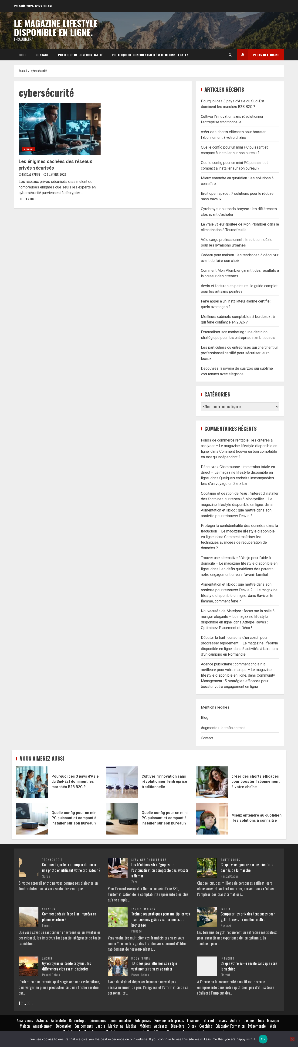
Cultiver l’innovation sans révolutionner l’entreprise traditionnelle (122, 782)
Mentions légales (215, 707)
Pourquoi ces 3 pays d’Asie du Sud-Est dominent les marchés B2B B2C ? (32, 782)
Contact (42, 54)
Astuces (42, 1020)
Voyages (49, 909)
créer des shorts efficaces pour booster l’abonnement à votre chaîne (212, 782)
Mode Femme (140, 958)
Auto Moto (58, 1020)
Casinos (249, 1020)
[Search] (230, 54)
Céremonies (97, 1020)
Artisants (161, 1026)
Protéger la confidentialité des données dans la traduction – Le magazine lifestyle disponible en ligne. (239, 531)
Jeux (261, 1020)
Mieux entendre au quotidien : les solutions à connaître (212, 819)
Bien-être (177, 1026)
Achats (235, 1020)
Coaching (205, 1026)
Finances (193, 1020)
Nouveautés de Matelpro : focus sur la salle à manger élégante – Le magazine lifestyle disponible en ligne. (237, 616)
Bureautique (77, 1020)
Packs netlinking (266, 54)
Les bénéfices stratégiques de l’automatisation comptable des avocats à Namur (160, 870)
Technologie (52, 860)
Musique (273, 1020)
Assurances (25, 1020)
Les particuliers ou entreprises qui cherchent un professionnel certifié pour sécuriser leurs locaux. (239, 353)
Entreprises (143, 1020)
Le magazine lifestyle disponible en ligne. (56, 27)
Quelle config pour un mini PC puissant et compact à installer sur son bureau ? (32, 819)
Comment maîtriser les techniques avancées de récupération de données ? (234, 542)
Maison (150, 909)
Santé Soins (230, 860)
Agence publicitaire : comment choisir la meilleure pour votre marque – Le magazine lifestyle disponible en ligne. (236, 670)
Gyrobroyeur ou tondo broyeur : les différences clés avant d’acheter (66, 966)
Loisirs (222, 1020)
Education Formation (230, 1026)
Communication (120, 1020)
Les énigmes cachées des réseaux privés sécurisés (60, 129)
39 (28, 1003)
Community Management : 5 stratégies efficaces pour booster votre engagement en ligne (238, 681)
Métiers (145, 1026)
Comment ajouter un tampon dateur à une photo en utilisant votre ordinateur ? (71, 867)
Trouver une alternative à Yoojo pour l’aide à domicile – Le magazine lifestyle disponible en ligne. (239, 563)
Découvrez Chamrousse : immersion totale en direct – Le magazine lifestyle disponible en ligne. (238, 472)
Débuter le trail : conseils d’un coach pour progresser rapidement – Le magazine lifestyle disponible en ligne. (239, 643)
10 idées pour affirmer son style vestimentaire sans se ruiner (154, 966)
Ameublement (43, 1026)
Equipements (84, 1026)
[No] (292, 1039)
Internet (29, 149)
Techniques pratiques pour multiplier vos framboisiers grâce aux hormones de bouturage (160, 919)
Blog (22, 54)
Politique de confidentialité (80, 54)
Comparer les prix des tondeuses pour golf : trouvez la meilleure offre (248, 916)
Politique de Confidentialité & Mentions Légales (150, 54)
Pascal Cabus (31, 174)
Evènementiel (257, 1026)
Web (273, 1026)
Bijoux (192, 1026)
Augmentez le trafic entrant (223, 728)
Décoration (63, 1026)
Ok (263, 1039)
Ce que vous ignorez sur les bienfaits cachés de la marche (247, 867)
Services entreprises (149, 860)
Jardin (136, 909)
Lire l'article (27, 199)
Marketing (115, 1026)
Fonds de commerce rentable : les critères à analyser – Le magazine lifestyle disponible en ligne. (239, 446)
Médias (131, 1026)
